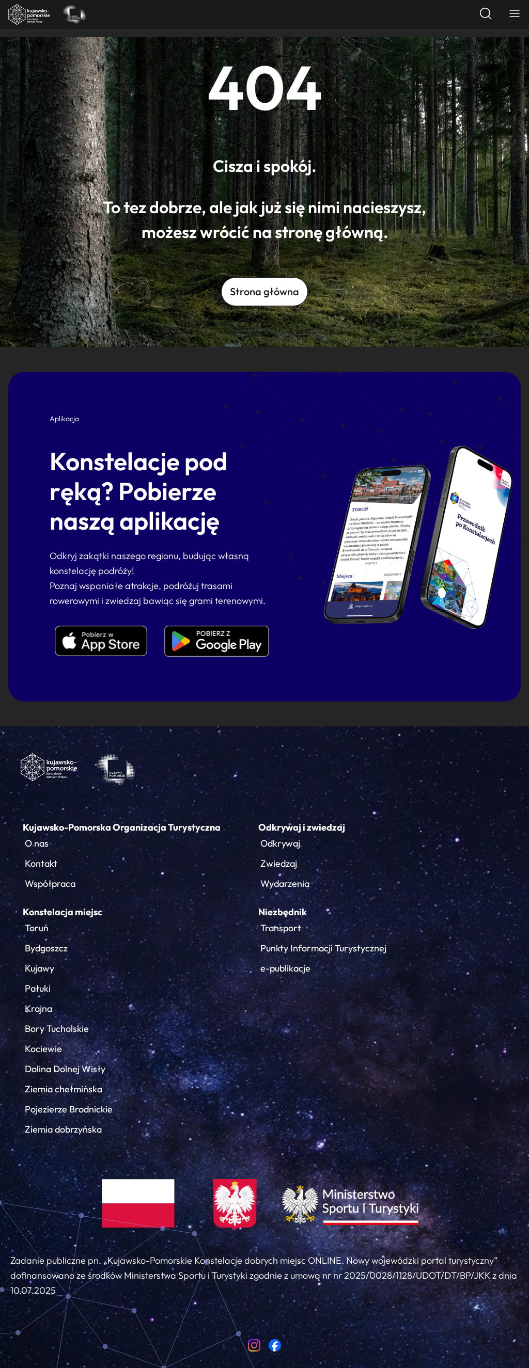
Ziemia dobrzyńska (63, 1129)
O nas (37, 843)
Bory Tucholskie (57, 1029)
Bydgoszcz (46, 948)
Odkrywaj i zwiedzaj (301, 827)
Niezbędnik (282, 912)
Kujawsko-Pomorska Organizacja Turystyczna (122, 827)
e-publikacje (285, 968)
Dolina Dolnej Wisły (65, 1069)
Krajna (38, 1008)
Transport (280, 928)
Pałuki (38, 988)
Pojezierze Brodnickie (69, 1109)
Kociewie (43, 1049)
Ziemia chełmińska (63, 1089)
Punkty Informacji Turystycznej (323, 948)
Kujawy (39, 968)
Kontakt (41, 863)
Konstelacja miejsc (62, 912)
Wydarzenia (284, 883)
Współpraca (50, 883)
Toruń (37, 928)
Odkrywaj (280, 843)
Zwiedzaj (278, 863)
